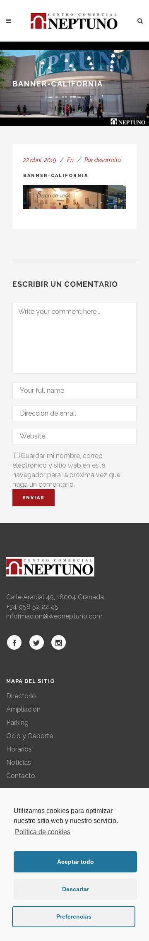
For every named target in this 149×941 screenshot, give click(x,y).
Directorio (21, 696)
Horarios (19, 749)
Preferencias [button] (73, 916)
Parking (17, 723)
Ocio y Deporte (29, 736)
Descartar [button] (75, 889)
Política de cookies (42, 831)
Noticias (18, 762)
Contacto (20, 776)
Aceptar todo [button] (75, 861)
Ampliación (23, 709)
